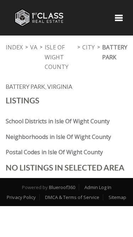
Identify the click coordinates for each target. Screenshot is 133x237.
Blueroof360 (62, 187)
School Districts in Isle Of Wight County (58, 121)
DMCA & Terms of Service (72, 197)
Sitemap (117, 197)
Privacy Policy (21, 197)
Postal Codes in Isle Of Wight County (54, 152)
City (88, 47)
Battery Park (114, 52)
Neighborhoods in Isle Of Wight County (58, 137)
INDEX (14, 47)
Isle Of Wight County (56, 57)
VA (33, 47)
